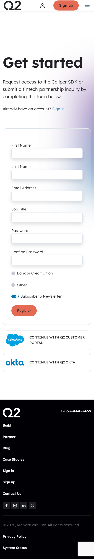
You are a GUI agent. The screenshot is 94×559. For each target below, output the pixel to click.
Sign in (58, 108)
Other (22, 285)
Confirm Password (27, 252)
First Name (21, 145)
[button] (47, 340)
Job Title (18, 209)
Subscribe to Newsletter (41, 296)
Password (19, 230)
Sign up (66, 5)
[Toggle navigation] (87, 5)
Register (24, 310)
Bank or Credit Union (35, 273)
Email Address (23, 187)
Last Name (21, 166)
